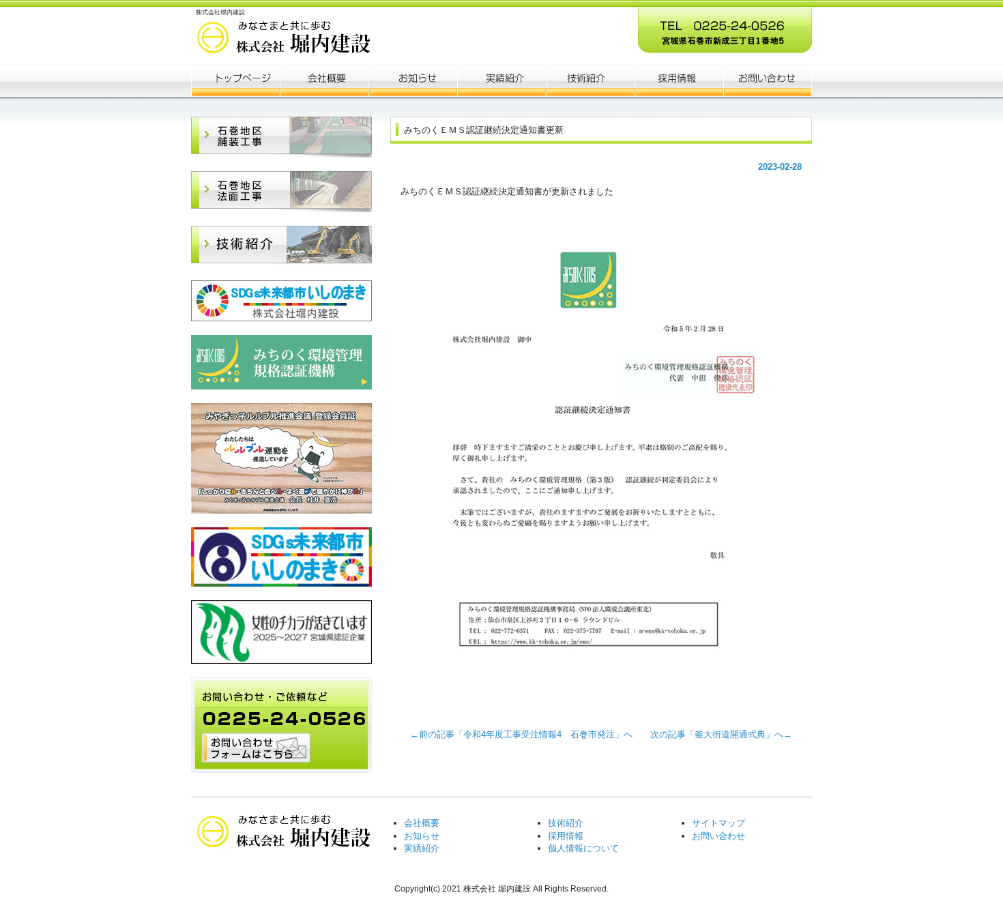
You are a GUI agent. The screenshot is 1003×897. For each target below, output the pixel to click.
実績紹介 (421, 848)
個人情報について (583, 848)
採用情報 (565, 836)
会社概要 (324, 80)
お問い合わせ (718, 836)
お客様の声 (590, 80)
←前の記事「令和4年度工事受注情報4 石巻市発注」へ (525, 734)
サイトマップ (718, 823)
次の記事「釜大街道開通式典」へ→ (716, 734)
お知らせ (412, 80)
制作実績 (501, 80)
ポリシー (679, 80)
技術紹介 (565, 823)
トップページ (235, 80)
